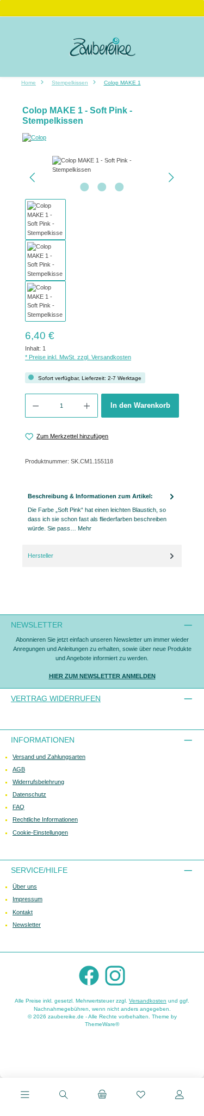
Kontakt (23, 912)
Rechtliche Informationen (45, 819)
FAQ (18, 807)
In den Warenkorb (140, 405)
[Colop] (102, 137)
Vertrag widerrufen (56, 698)
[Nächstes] (171, 177)
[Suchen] (64, 1096)
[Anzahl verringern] (35, 406)
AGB (19, 769)
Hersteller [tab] (40, 555)
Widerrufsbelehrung (38, 782)
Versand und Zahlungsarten (49, 756)
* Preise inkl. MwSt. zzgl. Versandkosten (78, 357)
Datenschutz (29, 794)
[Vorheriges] (33, 177)
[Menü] (25, 1096)
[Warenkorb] (102, 1096)
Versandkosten (147, 1001)
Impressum (27, 899)
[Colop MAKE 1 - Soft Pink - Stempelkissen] (102, 165)
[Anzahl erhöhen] (87, 406)
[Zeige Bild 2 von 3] (101, 187)
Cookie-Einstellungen (40, 832)
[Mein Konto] (179, 1096)
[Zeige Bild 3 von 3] (119, 187)
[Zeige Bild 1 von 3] (84, 187)
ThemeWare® (102, 1024)
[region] (102, 239)
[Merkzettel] (141, 1096)
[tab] (102, 512)
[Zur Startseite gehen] (102, 46)
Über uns (25, 886)
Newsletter (27, 924)
